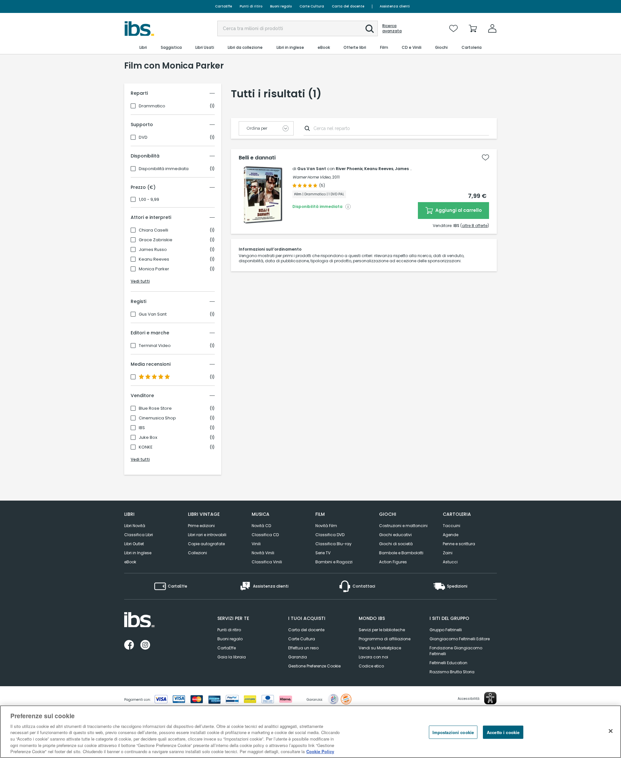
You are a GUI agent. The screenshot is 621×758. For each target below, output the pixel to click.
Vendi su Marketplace (380, 648)
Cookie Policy (320, 751)
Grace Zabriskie (155, 240)
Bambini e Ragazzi (334, 562)
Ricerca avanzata (392, 28)
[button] (370, 29)
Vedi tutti (140, 281)
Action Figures (393, 562)
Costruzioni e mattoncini (403, 525)
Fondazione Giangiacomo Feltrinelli (456, 650)
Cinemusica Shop (157, 418)
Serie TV (323, 553)
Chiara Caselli (153, 230)
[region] (310, 731)
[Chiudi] (611, 731)
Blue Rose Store (155, 408)
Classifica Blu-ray (333, 544)
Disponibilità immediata (164, 168)
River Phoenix (349, 168)
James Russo (153, 249)
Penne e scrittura (459, 544)
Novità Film (326, 525)
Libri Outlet (134, 544)
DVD (143, 137)
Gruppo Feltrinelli (446, 630)
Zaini (447, 553)
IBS (142, 427)
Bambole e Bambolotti (401, 553)
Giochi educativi (395, 534)
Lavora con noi (373, 657)
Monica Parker (154, 269)
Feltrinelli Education (448, 663)
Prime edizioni (201, 525)
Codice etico (371, 666)
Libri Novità (134, 525)
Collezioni (197, 553)
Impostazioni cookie (453, 732)
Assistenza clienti (395, 6)
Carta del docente (348, 6)
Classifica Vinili (267, 562)
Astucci (450, 562)
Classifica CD (265, 534)
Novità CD (261, 525)
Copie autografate (206, 544)
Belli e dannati (257, 157)
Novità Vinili (263, 553)
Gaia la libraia (231, 657)
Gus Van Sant (153, 314)
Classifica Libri (138, 534)
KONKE (146, 447)
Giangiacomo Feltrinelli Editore (460, 639)
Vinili (256, 544)
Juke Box (148, 437)
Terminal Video (155, 345)
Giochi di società (396, 544)
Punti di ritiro (251, 6)
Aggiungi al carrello (458, 210)
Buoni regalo (281, 6)
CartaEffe (223, 6)
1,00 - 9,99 (149, 199)
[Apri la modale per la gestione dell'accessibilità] (490, 698)
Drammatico (152, 106)
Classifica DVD (329, 534)
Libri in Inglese (137, 553)
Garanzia (297, 657)
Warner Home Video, (311, 177)
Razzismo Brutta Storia (452, 672)
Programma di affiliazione (384, 639)
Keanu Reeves (154, 259)
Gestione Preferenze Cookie (314, 666)
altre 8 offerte (474, 225)
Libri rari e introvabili (207, 534)
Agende (450, 534)
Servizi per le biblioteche (382, 630)
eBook (130, 562)
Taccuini (451, 525)
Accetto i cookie (503, 732)
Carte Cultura (312, 6)
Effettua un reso (303, 648)
